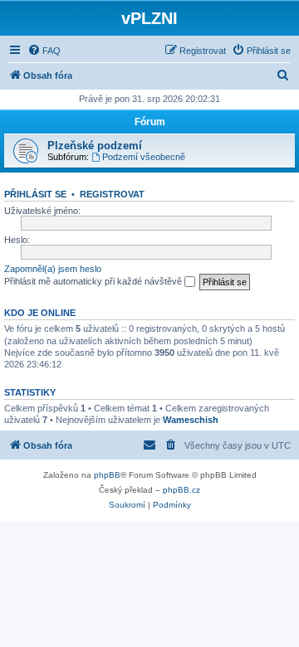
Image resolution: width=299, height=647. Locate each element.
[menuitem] (44, 51)
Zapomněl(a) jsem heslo (52, 269)
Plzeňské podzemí (94, 145)
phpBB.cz (181, 489)
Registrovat (112, 194)
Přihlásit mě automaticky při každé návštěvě (94, 281)
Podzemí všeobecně (143, 157)
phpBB (107, 474)
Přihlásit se (35, 194)
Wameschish (190, 420)
